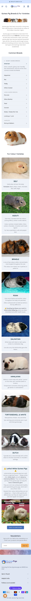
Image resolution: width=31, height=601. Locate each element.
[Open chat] (5, 596)
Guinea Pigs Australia (18, 598)
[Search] (6, 6)
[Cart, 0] (27, 6)
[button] (2, 6)
